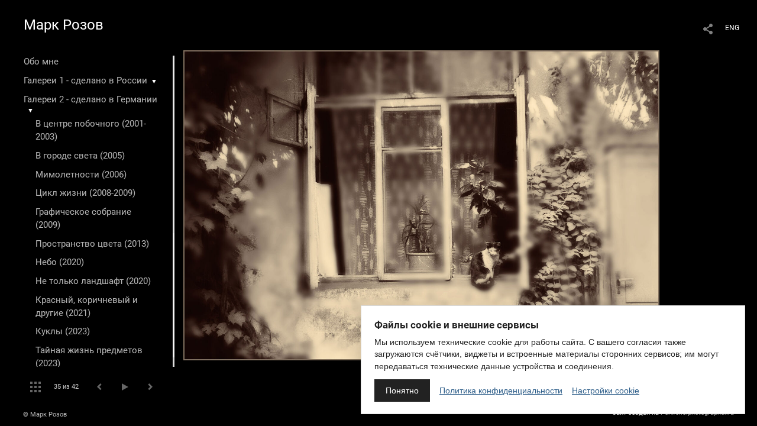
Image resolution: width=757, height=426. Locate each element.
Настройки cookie (605, 390)
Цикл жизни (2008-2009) (85, 193)
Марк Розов (63, 25)
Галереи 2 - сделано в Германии (90, 99)
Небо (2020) (59, 262)
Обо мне (41, 61)
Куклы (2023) (62, 331)
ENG (732, 28)
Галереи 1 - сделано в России (85, 80)
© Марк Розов (45, 414)
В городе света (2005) (80, 155)
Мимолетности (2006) (81, 174)
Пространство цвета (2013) (92, 243)
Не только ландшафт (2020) (93, 281)
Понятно (402, 390)
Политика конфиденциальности (500, 390)
